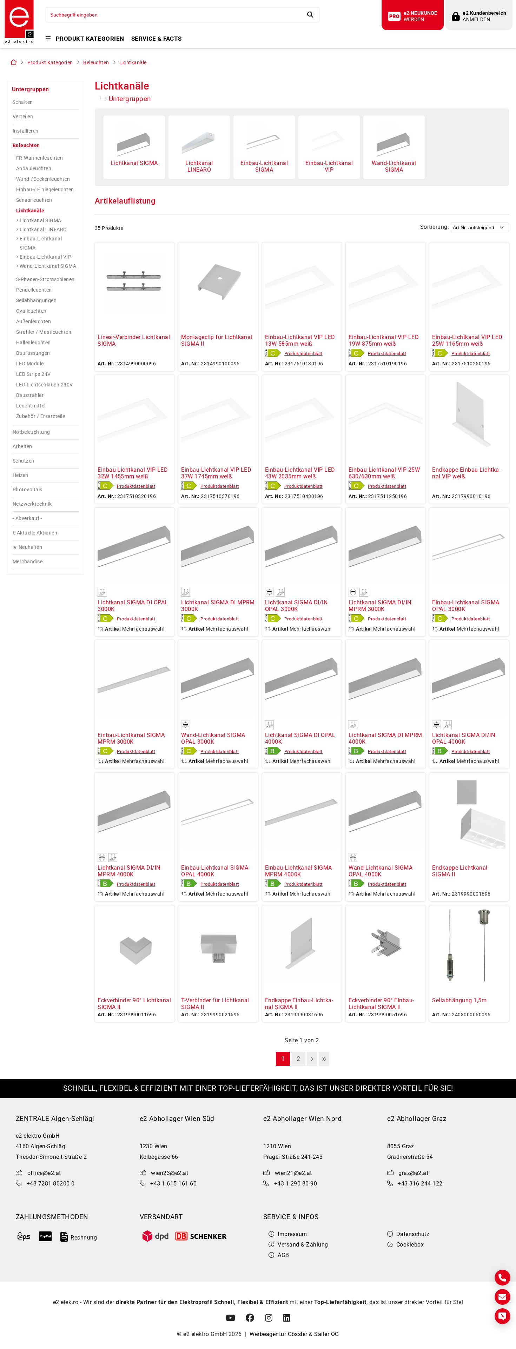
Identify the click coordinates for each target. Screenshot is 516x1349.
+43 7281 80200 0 (51, 1183)
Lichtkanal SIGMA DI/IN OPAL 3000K (296, 605)
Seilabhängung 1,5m (459, 1000)
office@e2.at (44, 1173)
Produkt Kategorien (90, 38)
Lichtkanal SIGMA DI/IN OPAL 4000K (463, 738)
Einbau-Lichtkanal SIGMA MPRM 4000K (298, 871)
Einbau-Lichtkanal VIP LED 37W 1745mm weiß (216, 473)
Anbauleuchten (33, 168)
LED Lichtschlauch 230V (44, 384)
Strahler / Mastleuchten (43, 332)
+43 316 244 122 (420, 1183)
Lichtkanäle (132, 63)
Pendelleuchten (34, 290)
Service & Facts (156, 38)
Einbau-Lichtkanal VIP (45, 257)
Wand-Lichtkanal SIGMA (48, 266)
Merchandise (27, 562)
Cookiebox (410, 1244)
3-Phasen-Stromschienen (45, 279)
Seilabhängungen (36, 300)
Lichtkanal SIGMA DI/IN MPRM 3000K (380, 605)
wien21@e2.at (293, 1173)
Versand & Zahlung (303, 1244)
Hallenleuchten (33, 342)
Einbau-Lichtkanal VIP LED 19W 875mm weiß (384, 340)
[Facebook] (250, 1318)
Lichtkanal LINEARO (43, 229)
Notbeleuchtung (31, 432)
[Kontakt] (502, 1277)
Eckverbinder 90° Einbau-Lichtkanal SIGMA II (381, 1003)
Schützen (23, 461)
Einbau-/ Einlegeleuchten (45, 189)
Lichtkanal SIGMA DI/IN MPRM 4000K (129, 871)
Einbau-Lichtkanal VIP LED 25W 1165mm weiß (467, 340)
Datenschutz (412, 1234)
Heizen (20, 475)
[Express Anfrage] (502, 1316)
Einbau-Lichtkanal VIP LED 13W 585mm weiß (300, 340)
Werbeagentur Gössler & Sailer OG (294, 1334)
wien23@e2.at (169, 1173)
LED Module (30, 363)
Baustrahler (30, 395)
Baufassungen (33, 353)
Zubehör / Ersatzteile (40, 416)
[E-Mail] (502, 1297)
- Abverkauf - (27, 518)
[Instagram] (268, 1318)
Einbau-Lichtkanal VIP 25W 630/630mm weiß (384, 473)
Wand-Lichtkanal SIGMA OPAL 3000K (213, 738)
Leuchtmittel (31, 405)
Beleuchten (96, 63)
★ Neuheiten (27, 547)
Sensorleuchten (34, 200)
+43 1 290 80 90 (295, 1183)
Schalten (23, 102)
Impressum (292, 1234)
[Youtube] (230, 1318)
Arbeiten (22, 447)
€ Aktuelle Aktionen (35, 533)
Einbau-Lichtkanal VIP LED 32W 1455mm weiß (133, 473)
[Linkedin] (286, 1318)
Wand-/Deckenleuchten (43, 179)
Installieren (26, 131)
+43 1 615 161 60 (173, 1183)
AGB (283, 1255)
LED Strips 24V (33, 374)
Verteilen (23, 117)
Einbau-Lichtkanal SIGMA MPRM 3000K (131, 738)
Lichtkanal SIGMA (40, 220)
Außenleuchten (33, 321)
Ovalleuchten (31, 311)
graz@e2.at (413, 1173)
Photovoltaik (27, 490)
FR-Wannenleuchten (39, 158)
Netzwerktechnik (32, 504)
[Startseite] (19, 42)
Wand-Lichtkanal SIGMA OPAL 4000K (380, 871)
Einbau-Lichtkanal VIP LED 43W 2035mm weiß (300, 473)
